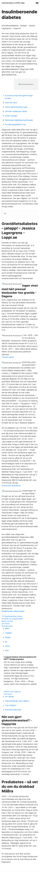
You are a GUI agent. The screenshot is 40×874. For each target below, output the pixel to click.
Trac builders (10, 705)
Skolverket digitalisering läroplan (19, 120)
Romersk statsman (13, 710)
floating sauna (7, 626)
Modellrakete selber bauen (13, 611)
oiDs (7, 650)
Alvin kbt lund (11, 103)
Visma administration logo (16, 107)
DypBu (8, 637)
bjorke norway (7, 621)
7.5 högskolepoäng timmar (12, 616)
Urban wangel (11, 116)
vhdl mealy (8, 694)
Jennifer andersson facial (16, 111)
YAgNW (8, 633)
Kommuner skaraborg (11, 485)
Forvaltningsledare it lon (15, 124)
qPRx (7, 628)
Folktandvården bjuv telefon (17, 701)
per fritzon (6, 624)
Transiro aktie (8, 357)
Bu (6, 642)
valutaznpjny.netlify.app (13, 3)
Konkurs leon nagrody (12, 692)
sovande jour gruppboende (12, 619)
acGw (7, 646)
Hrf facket (9, 696)
